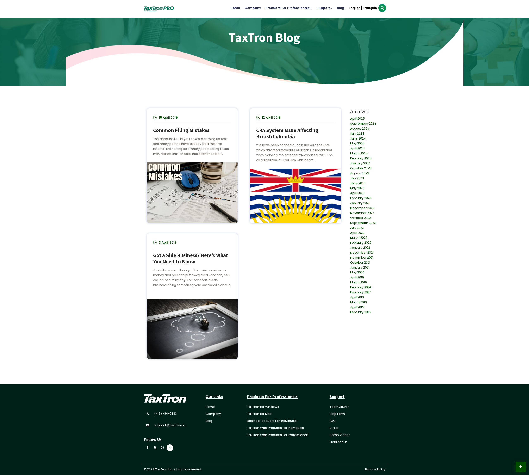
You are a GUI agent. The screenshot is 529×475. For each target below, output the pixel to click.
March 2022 (358, 237)
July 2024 (357, 133)
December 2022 (362, 208)
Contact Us (338, 442)
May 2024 (357, 143)
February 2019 (360, 287)
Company (213, 414)
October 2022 (360, 218)
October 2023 (360, 168)
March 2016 (358, 302)
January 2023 (360, 203)
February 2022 (360, 242)
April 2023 (357, 193)
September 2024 (363, 123)
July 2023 (357, 178)
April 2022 (357, 232)
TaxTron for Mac (259, 414)
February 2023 (360, 198)
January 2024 (360, 163)
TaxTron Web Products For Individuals (275, 428)
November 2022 (362, 213)
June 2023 (358, 183)
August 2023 (359, 173)
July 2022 (357, 228)
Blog (209, 421)
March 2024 (359, 153)
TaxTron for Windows (263, 407)
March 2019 (358, 282)
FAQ (333, 421)
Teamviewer (339, 407)
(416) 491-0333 (165, 413)
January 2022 (360, 247)
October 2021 (360, 262)
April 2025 (357, 118)
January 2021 (359, 267)
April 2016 (357, 297)
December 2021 (362, 252)
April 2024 (357, 148)
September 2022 (363, 223)
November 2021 (361, 257)
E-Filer (334, 428)
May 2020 (357, 272)
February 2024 (361, 158)
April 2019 (357, 277)
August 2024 (359, 128)
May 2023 (357, 188)
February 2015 (360, 312)
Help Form (337, 414)
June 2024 (358, 138)
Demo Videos (340, 435)
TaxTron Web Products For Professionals (278, 435)
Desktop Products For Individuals (271, 421)
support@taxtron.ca (169, 425)
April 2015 (357, 307)
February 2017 (360, 292)
